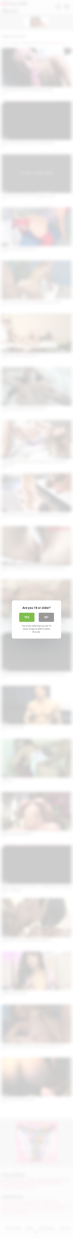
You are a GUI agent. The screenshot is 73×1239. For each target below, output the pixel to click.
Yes (26, 617)
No (46, 617)
